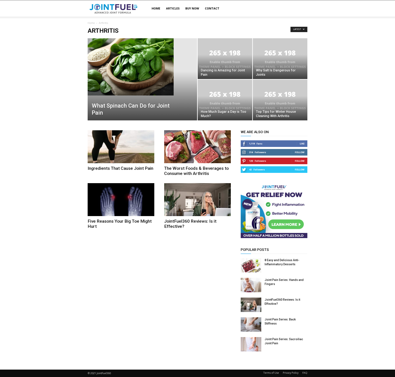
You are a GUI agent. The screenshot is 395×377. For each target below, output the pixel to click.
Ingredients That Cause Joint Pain (120, 168)
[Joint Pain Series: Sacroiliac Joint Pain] (251, 344)
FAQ (304, 373)
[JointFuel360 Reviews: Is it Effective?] (197, 199)
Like (302, 143)
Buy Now (192, 8)
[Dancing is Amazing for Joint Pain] (225, 58)
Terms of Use (271, 373)
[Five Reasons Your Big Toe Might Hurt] (121, 199)
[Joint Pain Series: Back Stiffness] (251, 324)
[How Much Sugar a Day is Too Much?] (225, 100)
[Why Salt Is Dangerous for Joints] (280, 58)
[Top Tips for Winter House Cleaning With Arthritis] (280, 100)
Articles (173, 8)
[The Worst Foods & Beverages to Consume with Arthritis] (197, 146)
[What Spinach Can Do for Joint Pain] (142, 66)
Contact (212, 8)
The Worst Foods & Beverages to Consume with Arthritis (196, 171)
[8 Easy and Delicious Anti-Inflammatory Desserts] (251, 265)
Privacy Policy (291, 373)
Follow (299, 152)
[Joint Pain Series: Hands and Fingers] (251, 285)
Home (156, 8)
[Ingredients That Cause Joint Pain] (121, 146)
